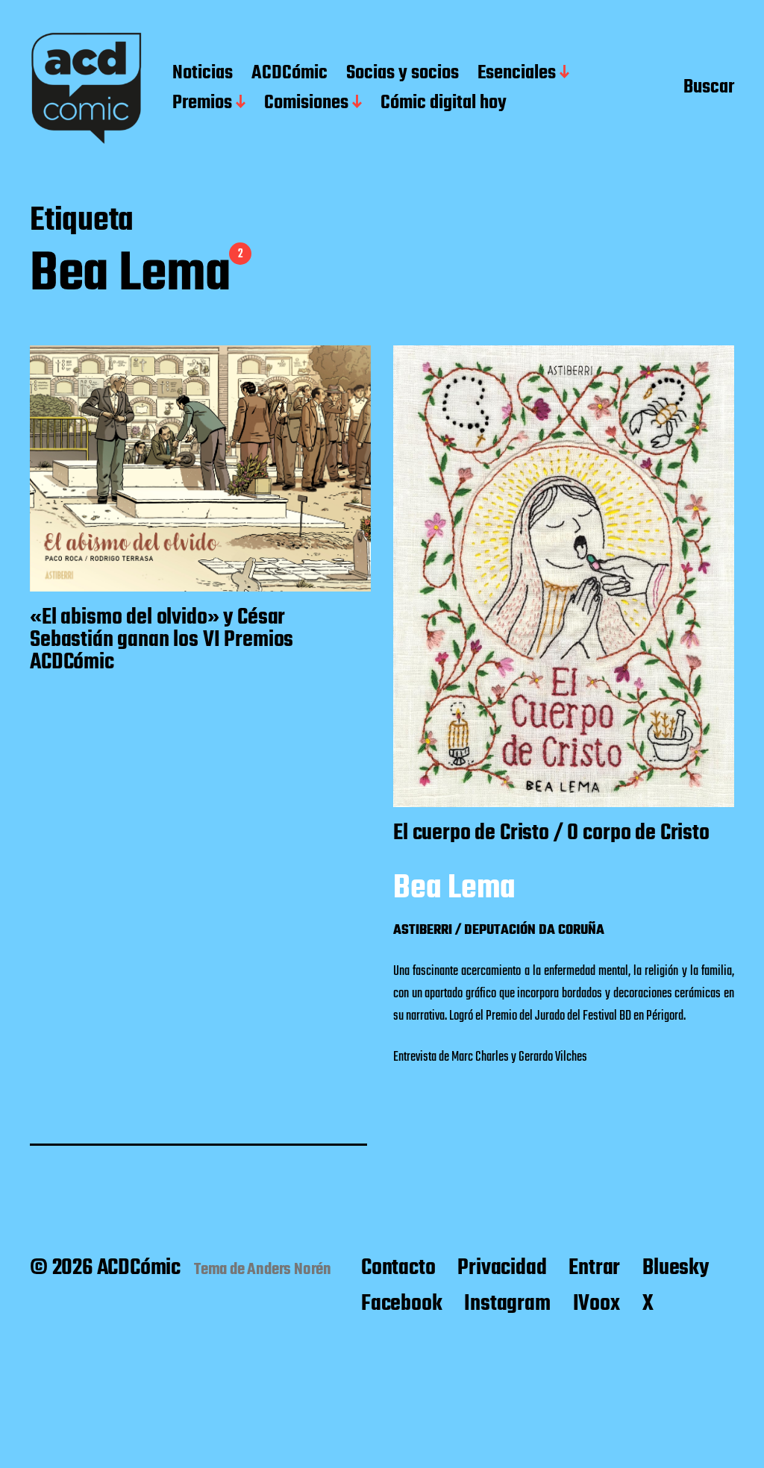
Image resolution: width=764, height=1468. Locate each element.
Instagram (507, 1304)
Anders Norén (289, 1269)
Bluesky (675, 1268)
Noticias (202, 74)
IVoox (596, 1304)
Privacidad (501, 1268)
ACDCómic (289, 74)
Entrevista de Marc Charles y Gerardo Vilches (490, 1057)
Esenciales (517, 74)
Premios (202, 103)
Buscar (708, 88)
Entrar (594, 1268)
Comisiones (306, 103)
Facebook (401, 1304)
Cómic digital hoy (444, 103)
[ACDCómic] (86, 88)
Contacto (398, 1268)
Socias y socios (402, 74)
